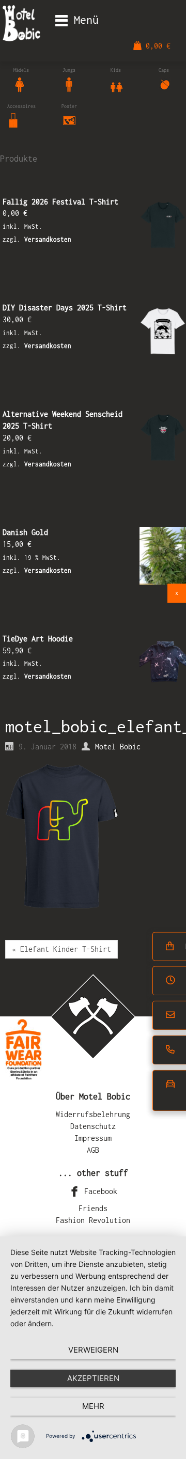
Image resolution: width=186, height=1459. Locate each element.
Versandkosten (47, 239)
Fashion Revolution (93, 1220)
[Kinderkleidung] (117, 83)
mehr (93, 1406)
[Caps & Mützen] (165, 83)
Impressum (93, 1138)
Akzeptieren (93, 1378)
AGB (93, 1150)
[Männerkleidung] (69, 83)
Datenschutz (93, 1126)
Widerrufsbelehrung (93, 1114)
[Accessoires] (13, 119)
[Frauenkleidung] (19, 83)
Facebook (98, 1191)
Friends (93, 1208)
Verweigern (93, 1350)
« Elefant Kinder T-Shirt (61, 949)
